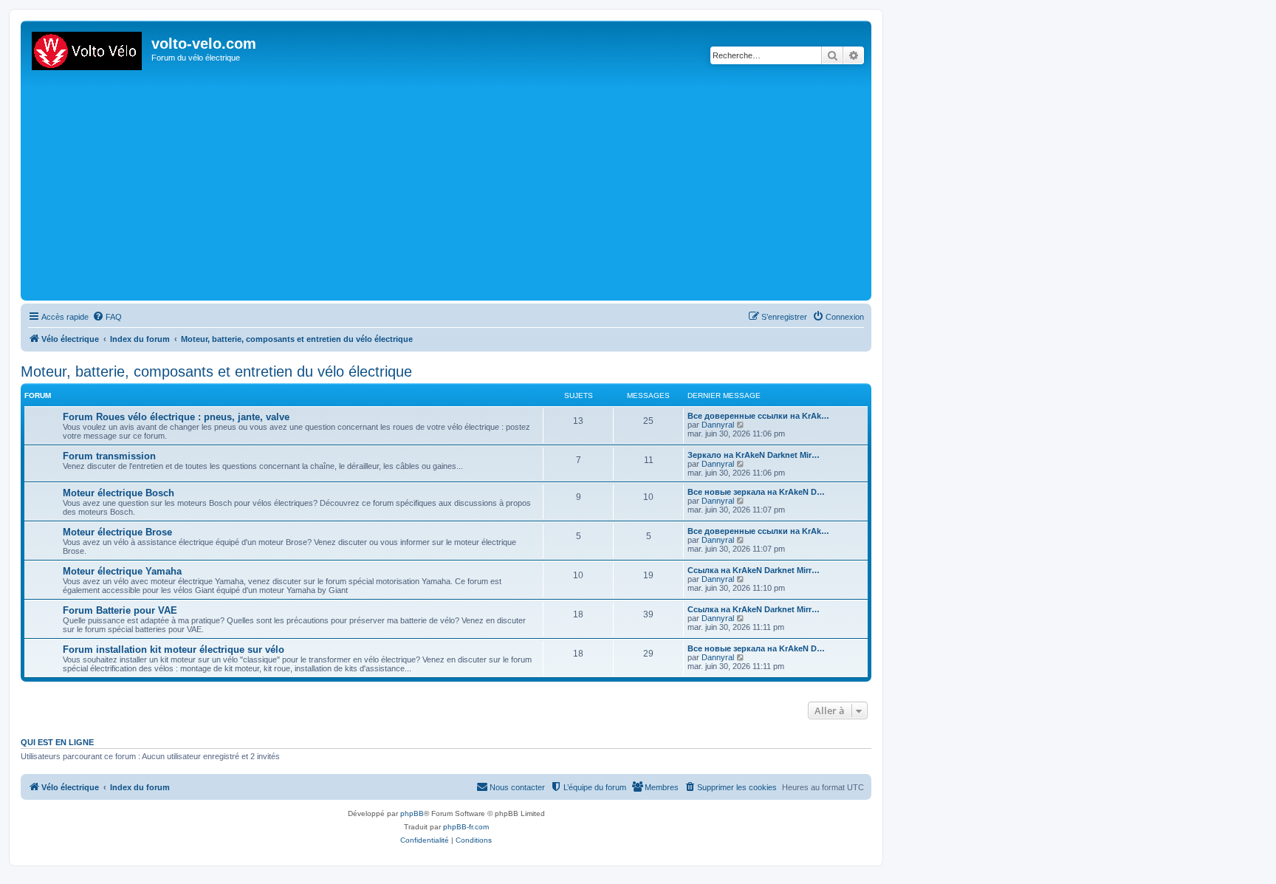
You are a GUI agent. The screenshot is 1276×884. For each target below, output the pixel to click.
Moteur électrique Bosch (118, 492)
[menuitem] (107, 317)
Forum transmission (109, 456)
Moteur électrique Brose (117, 532)
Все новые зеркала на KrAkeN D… (756, 491)
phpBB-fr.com (466, 827)
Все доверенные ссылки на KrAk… (758, 415)
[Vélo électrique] (87, 48)
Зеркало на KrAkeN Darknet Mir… (753, 454)
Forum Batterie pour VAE (120, 610)
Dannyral (718, 424)
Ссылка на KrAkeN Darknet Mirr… (753, 570)
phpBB (412, 813)
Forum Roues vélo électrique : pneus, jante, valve (176, 416)
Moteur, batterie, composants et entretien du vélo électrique (216, 371)
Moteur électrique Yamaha (122, 571)
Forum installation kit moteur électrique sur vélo (173, 649)
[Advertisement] (467, 186)
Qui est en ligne (57, 742)
